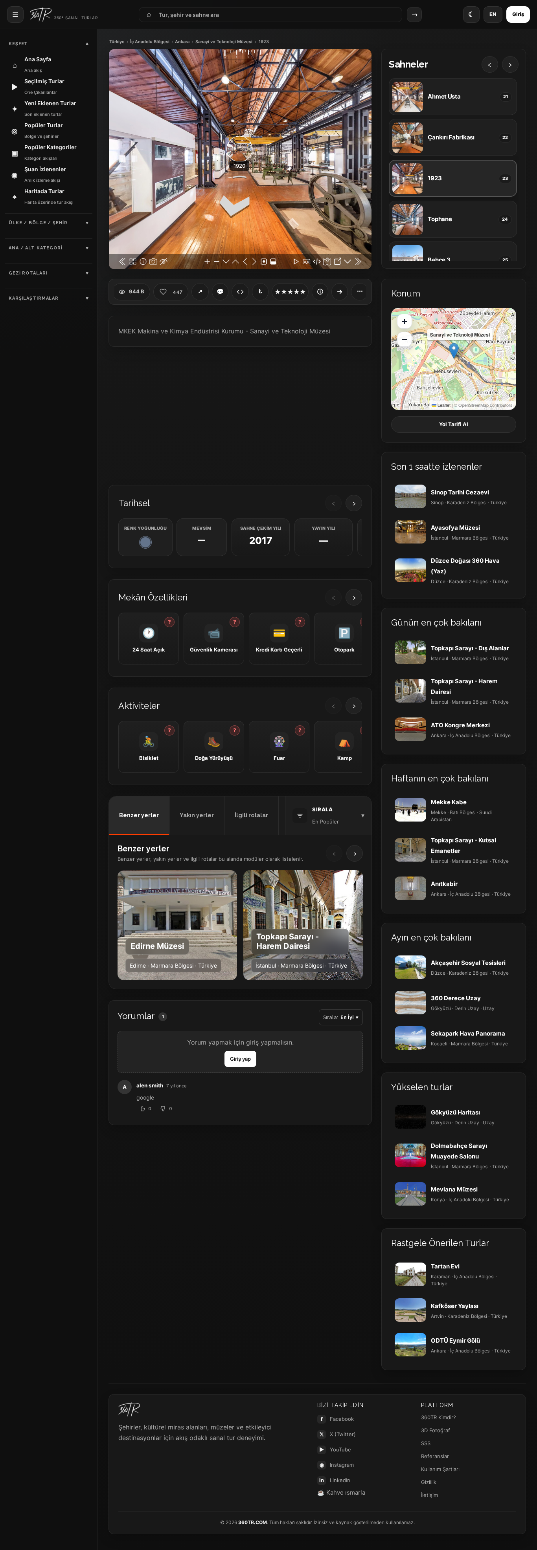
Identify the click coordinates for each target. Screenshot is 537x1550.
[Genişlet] (339, 291)
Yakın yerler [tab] (197, 815)
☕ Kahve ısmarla (341, 1492)
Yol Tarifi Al (453, 424)
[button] (454, 351)
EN (493, 14)
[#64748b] (145, 542)
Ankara (182, 41)
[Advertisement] (240, 415)
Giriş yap (240, 1059)
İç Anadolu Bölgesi (149, 41)
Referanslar (435, 1456)
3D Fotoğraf (435, 1430)
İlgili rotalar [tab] (251, 815)
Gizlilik (428, 1482)
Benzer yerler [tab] (139, 815)
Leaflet (443, 405)
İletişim (429, 1495)
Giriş (518, 14)
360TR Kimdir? (438, 1417)
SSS (425, 1443)
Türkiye (117, 41)
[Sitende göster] (240, 292)
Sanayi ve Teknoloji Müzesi (223, 41)
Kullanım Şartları (440, 1469)
